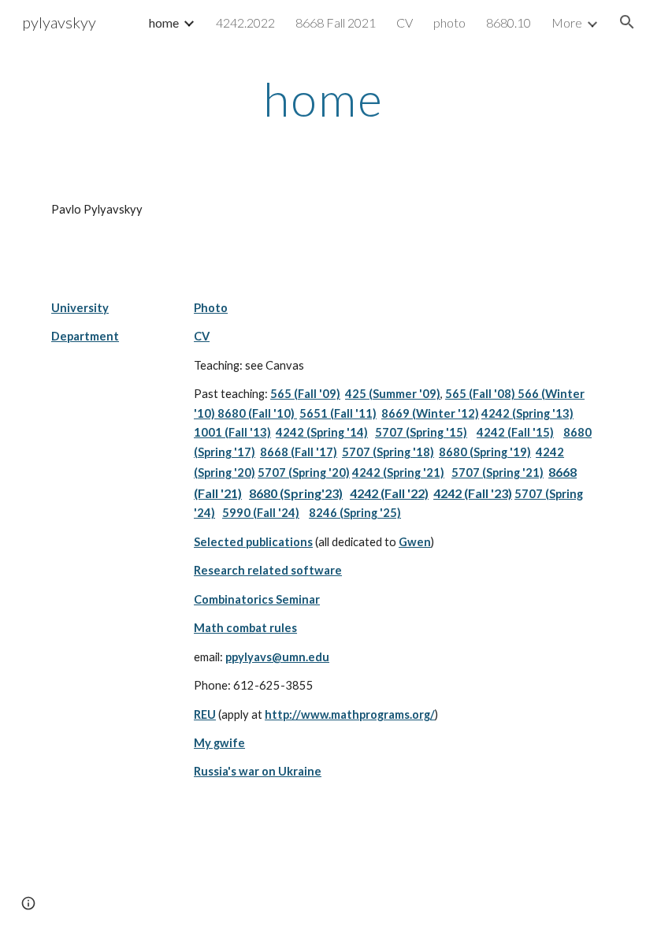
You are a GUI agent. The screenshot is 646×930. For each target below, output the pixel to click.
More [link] (566, 22)
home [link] (164, 22)
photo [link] (449, 22)
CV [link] (404, 22)
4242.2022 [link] (245, 22)
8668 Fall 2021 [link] (335, 22)
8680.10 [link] (508, 22)
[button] (627, 22)
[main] (323, 98)
